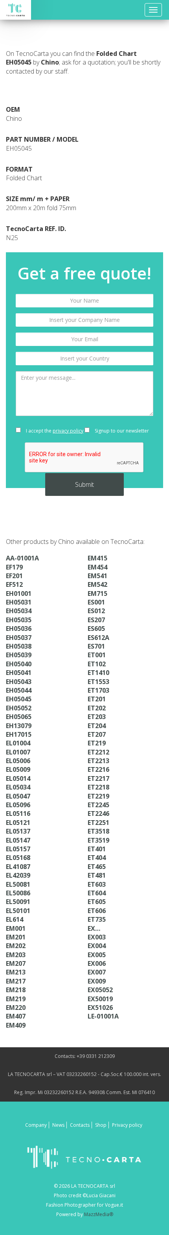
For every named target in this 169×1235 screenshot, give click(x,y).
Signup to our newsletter (121, 430)
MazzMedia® (98, 1214)
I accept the (54, 430)
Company (36, 1125)
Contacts (80, 1125)
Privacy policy (127, 1125)
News (58, 1125)
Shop (101, 1125)
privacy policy (68, 430)
